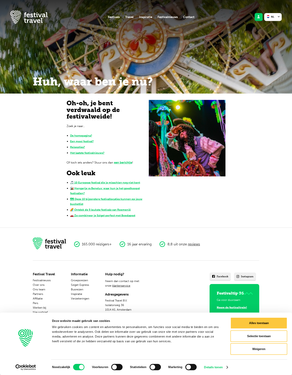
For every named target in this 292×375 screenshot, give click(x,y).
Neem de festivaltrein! (232, 307)
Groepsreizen (79, 280)
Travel (129, 17)
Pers (35, 303)
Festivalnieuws (168, 17)
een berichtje (123, 162)
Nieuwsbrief (40, 312)
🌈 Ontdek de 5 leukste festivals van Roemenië (100, 209)
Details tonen (213, 367)
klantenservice (121, 285)
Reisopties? (77, 147)
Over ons (38, 285)
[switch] (117, 367)
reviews (194, 244)
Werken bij (39, 307)
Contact (188, 17)
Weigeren (258, 349)
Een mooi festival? (82, 141)
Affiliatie (38, 298)
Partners (38, 294)
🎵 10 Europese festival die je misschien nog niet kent (105, 182)
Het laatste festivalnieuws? (87, 153)
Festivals (114, 17)
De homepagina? (81, 135)
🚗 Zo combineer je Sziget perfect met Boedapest (102, 215)
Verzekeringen (80, 298)
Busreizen (77, 289)
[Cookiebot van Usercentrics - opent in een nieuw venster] (25, 367)
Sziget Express (80, 285)
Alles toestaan (259, 323)
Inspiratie (145, 17)
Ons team (39, 289)
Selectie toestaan (259, 336)
